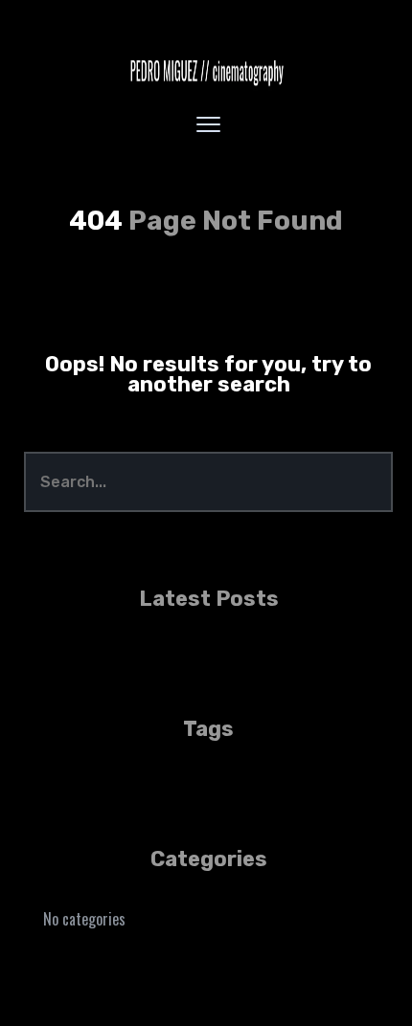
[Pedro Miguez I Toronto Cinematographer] (206, 72)
